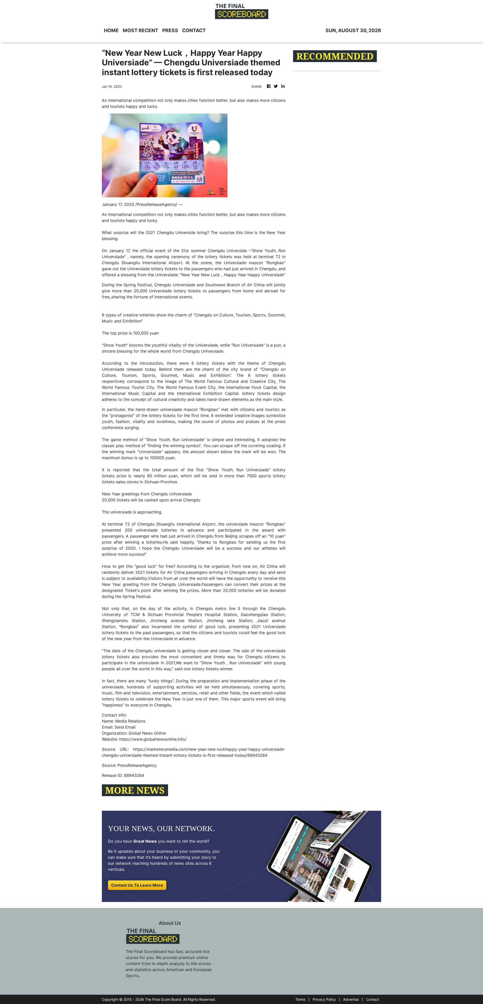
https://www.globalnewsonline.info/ (152, 739)
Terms (300, 999)
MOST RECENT (140, 30)
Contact (372, 999)
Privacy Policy (324, 999)
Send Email (125, 727)
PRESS (170, 30)
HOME (111, 30)
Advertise (351, 999)
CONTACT (194, 30)
